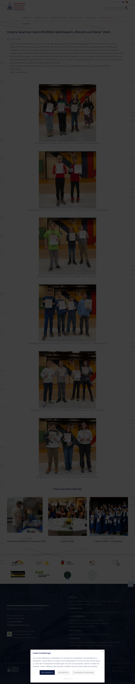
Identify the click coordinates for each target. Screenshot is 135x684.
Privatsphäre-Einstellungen (84, 672)
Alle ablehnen (63, 672)
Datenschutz (67, 678)
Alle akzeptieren (47, 672)
